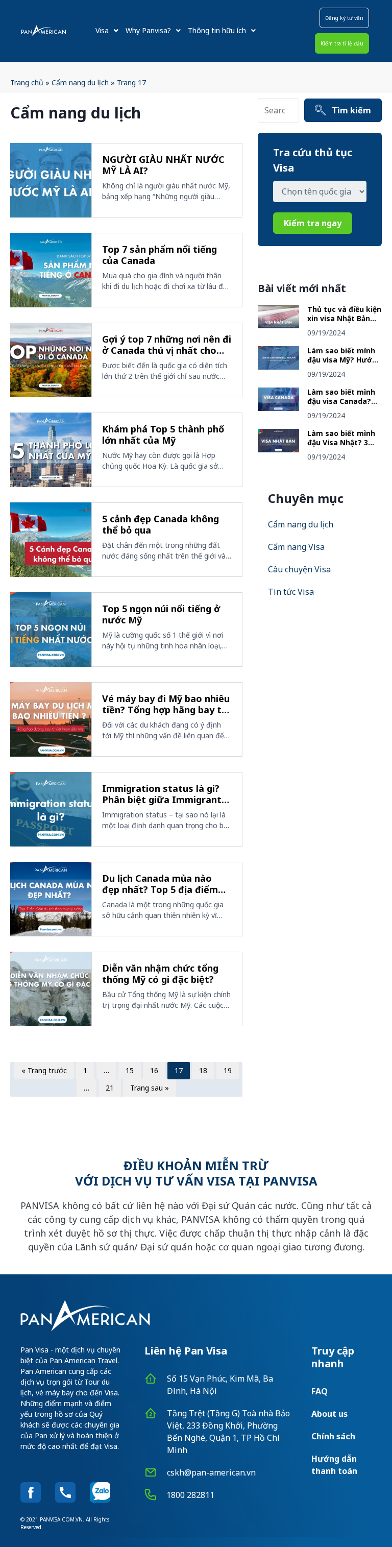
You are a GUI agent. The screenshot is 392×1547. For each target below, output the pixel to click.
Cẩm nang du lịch (80, 82)
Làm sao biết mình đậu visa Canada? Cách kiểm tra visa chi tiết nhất (341, 405)
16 (154, 1070)
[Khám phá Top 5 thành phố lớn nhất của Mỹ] (50, 450)
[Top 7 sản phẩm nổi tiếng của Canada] (50, 270)
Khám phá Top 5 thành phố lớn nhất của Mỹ (163, 435)
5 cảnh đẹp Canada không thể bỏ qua (160, 525)
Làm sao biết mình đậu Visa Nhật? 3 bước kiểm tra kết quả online (341, 446)
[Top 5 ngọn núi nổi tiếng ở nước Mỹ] (50, 629)
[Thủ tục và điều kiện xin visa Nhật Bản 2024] (278, 325)
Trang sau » (149, 1088)
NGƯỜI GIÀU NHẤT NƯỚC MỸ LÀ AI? (163, 165)
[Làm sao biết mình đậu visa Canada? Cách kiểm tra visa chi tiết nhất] (278, 408)
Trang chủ (26, 82)
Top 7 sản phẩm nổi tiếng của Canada (159, 255)
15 (130, 1070)
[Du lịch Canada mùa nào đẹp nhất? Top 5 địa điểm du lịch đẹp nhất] (50, 899)
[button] (344, 18)
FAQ (319, 1391)
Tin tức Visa (291, 591)
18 (203, 1070)
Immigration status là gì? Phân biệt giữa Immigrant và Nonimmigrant (162, 799)
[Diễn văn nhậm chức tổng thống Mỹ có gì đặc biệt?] (50, 989)
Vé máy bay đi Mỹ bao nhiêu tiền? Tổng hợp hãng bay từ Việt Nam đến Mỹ (166, 710)
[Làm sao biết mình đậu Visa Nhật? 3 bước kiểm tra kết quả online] (278, 449)
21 (110, 1088)
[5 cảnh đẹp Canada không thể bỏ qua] (50, 539)
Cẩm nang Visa (296, 546)
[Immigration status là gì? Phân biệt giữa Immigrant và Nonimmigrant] (50, 809)
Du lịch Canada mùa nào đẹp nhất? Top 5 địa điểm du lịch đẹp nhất (160, 889)
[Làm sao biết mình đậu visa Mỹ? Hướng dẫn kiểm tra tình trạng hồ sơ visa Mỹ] (278, 366)
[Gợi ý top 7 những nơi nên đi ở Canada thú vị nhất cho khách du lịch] (50, 360)
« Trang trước (44, 1070)
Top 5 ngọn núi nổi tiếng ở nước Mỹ (161, 614)
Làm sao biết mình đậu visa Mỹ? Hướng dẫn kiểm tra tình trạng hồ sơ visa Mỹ (344, 364)
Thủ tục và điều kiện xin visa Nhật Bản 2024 (344, 318)
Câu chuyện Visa (299, 569)
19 (228, 1070)
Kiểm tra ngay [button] (312, 223)
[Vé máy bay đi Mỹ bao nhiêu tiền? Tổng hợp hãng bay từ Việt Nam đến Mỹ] (50, 719)
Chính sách (333, 1436)
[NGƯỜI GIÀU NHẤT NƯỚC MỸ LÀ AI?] (50, 180)
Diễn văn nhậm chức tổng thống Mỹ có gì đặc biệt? (160, 974)
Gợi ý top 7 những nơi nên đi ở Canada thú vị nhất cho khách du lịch (166, 350)
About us (329, 1413)
